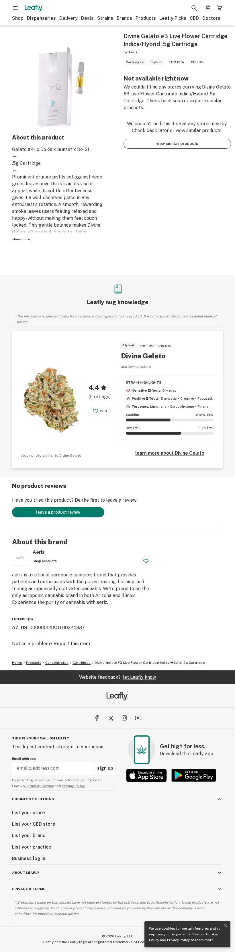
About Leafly (25, 873)
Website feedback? (117, 677)
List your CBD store (33, 824)
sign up (105, 768)
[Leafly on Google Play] (193, 775)
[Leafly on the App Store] (146, 775)
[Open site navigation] (15, 8)
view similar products (177, 143)
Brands (124, 18)
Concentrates (56, 663)
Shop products (45, 561)
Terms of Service (40, 786)
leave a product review (58, 512)
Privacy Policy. (73, 786)
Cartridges (82, 663)
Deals (87, 18)
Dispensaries (41, 18)
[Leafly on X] (110, 718)
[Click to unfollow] (145, 561)
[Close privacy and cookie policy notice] (226, 925)
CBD (194, 18)
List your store (28, 812)
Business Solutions (33, 799)
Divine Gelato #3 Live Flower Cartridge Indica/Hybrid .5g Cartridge (150, 663)
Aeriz (133, 52)
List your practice (31, 847)
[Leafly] (33, 8)
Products (146, 18)
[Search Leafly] (194, 8)
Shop (17, 18)
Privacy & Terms (29, 889)
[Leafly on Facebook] (97, 718)
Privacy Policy (178, 940)
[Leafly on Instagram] (124, 718)
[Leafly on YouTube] (138, 718)
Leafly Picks (172, 18)
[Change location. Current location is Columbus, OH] (208, 8)
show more (21, 239)
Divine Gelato (143, 356)
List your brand (29, 835)
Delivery (68, 18)
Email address (24, 759)
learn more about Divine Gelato (169, 453)
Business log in (28, 858)
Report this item (72, 643)
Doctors (211, 18)
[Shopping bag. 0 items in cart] (219, 8)
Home (17, 663)
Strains (105, 18)
